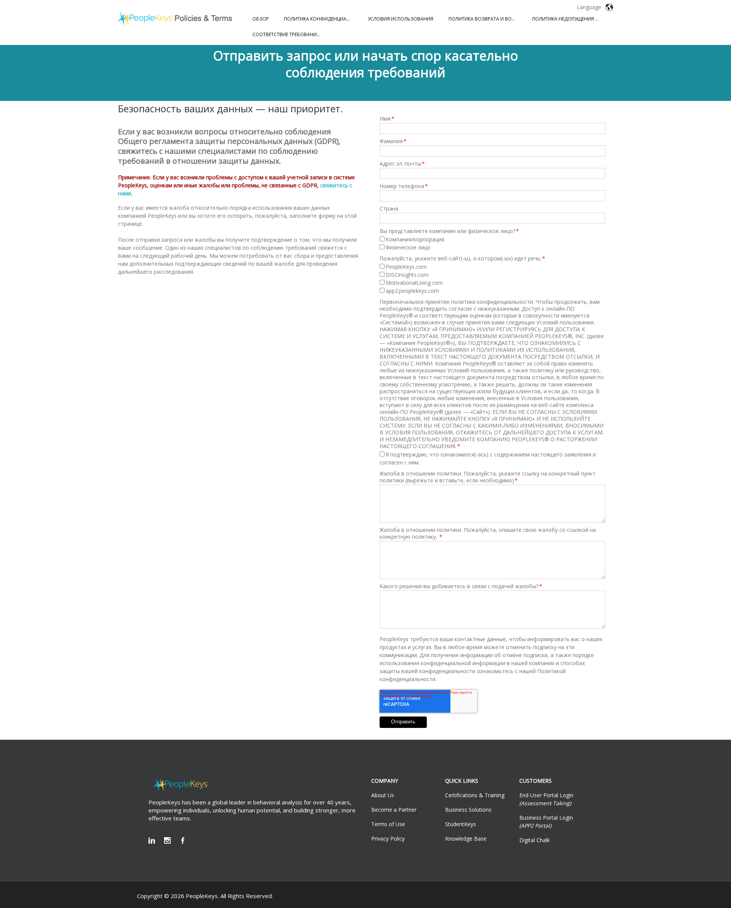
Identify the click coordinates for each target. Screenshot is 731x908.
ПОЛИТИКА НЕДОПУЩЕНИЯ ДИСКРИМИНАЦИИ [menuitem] (570, 19)
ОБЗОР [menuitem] (260, 19)
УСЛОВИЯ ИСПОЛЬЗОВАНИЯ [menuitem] (400, 19)
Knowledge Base (466, 838)
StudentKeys (460, 824)
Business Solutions (468, 809)
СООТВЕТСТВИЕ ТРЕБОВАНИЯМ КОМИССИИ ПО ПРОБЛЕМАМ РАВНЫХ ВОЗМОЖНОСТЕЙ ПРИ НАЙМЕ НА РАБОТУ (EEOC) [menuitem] (290, 34)
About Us (382, 795)
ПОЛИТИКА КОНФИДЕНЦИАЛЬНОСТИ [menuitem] (322, 19)
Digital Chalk (534, 840)
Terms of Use (388, 824)
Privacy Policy (388, 838)
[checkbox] (492, 243)
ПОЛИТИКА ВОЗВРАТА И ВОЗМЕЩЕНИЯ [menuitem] (486, 19)
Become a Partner (394, 809)
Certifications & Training (474, 795)
